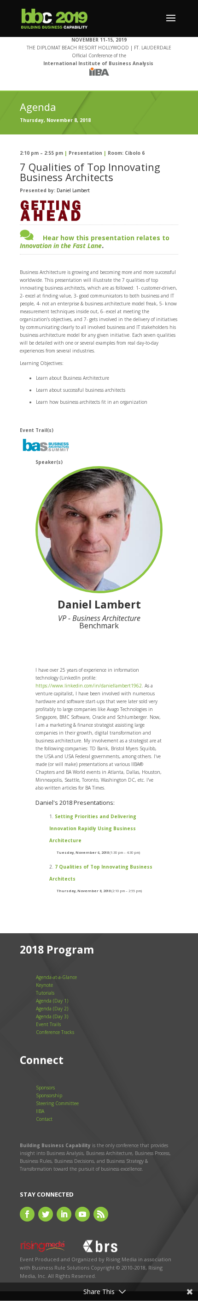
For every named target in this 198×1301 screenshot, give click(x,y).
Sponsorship (49, 1095)
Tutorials (45, 993)
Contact (44, 1119)
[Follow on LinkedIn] (64, 1214)
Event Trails (48, 1024)
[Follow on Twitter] (45, 1214)
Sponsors (45, 1087)
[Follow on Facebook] (27, 1214)
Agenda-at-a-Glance (56, 977)
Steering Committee (57, 1103)
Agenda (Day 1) (52, 1000)
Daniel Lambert (73, 190)
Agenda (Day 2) (52, 1008)
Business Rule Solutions (60, 1267)
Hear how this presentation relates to (94, 241)
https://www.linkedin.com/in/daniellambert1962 (88, 685)
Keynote (44, 985)
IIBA (40, 1111)
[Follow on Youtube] (82, 1214)
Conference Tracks (55, 1032)
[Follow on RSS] (100, 1214)
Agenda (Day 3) (52, 1016)
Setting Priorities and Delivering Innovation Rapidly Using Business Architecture (92, 828)
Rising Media (121, 1259)
